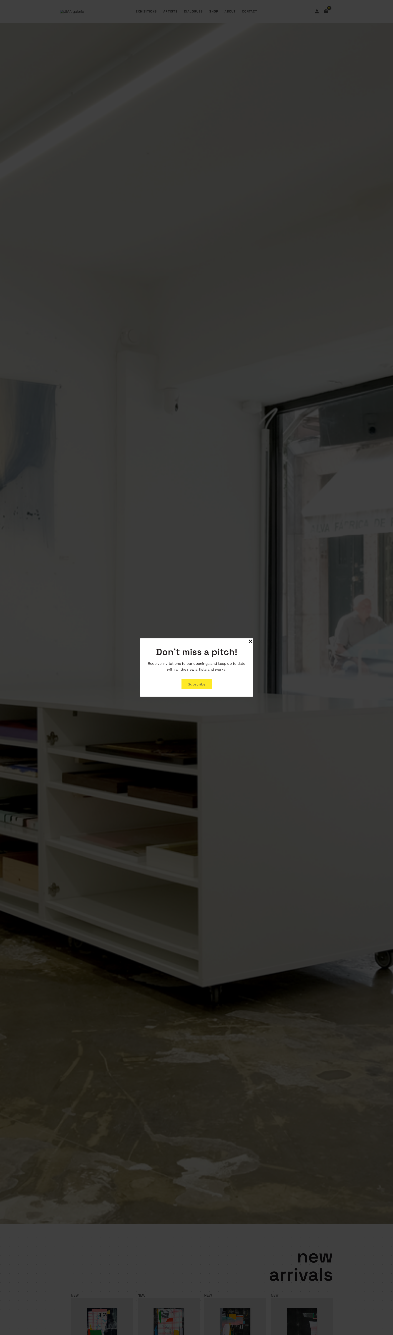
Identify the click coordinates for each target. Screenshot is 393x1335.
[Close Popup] (250, 641)
